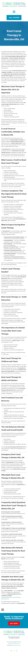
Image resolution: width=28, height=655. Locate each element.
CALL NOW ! (14, 623)
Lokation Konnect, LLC (17, 645)
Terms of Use (17, 643)
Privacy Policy (11, 643)
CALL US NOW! (14, 17)
